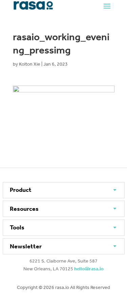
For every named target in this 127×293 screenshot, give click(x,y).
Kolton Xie (29, 64)
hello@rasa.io (89, 269)
